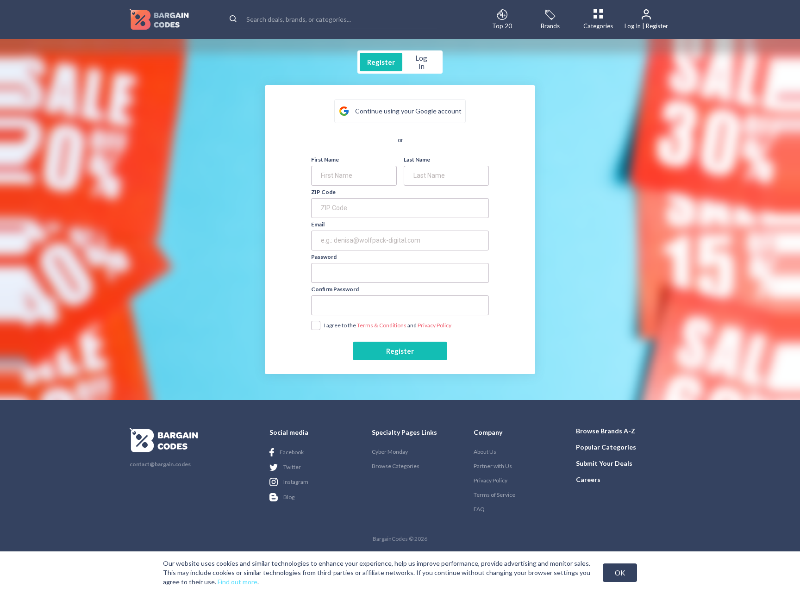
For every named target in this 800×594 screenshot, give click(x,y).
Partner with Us (493, 466)
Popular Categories (606, 447)
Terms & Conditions (381, 325)
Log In (421, 62)
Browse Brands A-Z (605, 431)
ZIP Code (323, 192)
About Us (485, 451)
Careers (588, 479)
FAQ (479, 509)
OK (620, 573)
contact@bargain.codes (160, 464)
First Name (325, 159)
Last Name (417, 159)
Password (324, 257)
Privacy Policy (434, 325)
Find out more (237, 582)
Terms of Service (494, 494)
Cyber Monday (390, 451)
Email (318, 224)
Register (381, 62)
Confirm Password (335, 289)
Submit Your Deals (604, 463)
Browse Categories (395, 466)
